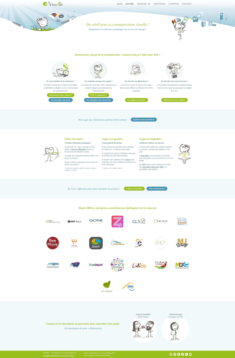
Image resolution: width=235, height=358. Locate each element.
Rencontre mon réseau (174, 100)
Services (142, 4)
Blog (119, 4)
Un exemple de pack (60, 100)
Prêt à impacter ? (98, 95)
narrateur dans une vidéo (153, 166)
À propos (174, 4)
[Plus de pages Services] (149, 3)
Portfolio (159, 4)
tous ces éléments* (78, 149)
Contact (187, 4)
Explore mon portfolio (143, 119)
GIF (143, 164)
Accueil (130, 4)
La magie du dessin (137, 100)
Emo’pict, (145, 155)
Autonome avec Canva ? (60, 95)
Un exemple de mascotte (99, 100)
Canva (127, 159)
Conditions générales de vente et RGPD (58, 355)
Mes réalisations (157, 188)
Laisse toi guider (134, 188)
